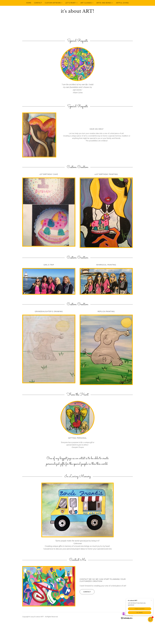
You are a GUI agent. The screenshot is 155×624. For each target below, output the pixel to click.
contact (87, 592)
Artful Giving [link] (122, 3)
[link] (77, 12)
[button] (54, 3)
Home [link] (28, 3)
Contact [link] (38, 3)
